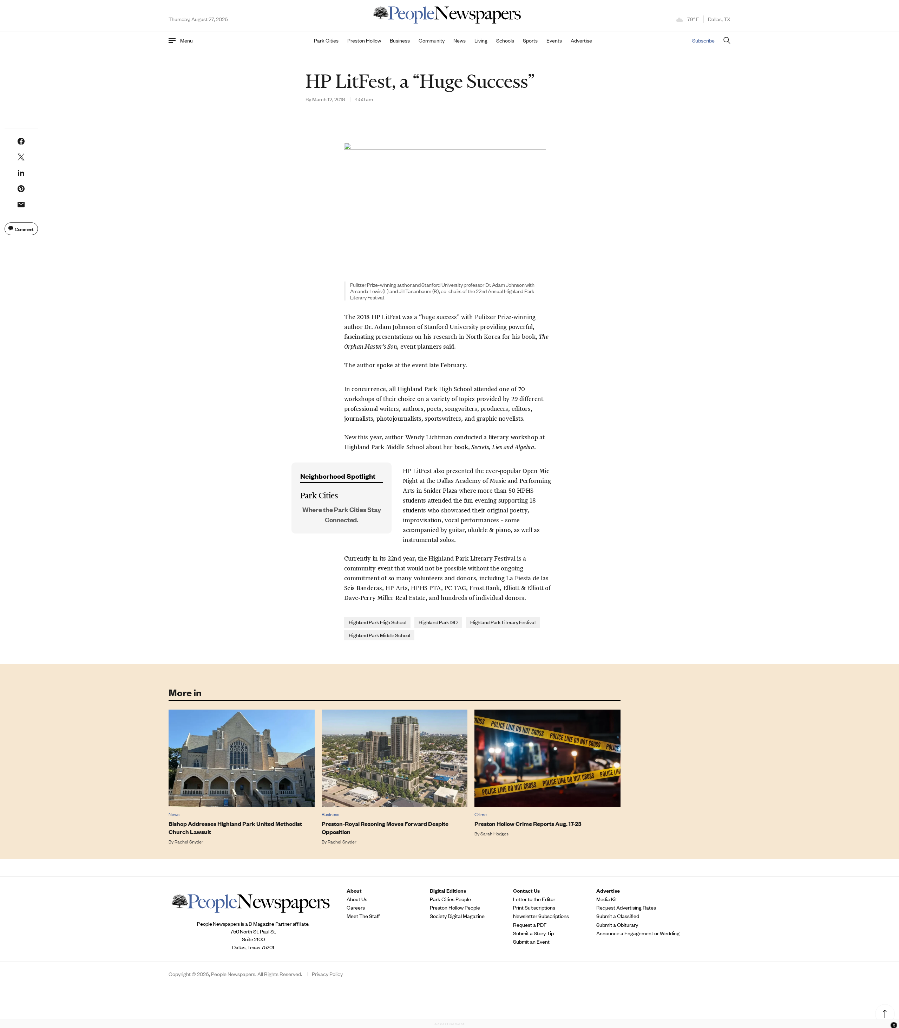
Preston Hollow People (455, 907)
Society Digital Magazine (457, 916)
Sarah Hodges (494, 833)
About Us (357, 899)
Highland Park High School (377, 622)
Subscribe (703, 40)
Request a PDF (529, 925)
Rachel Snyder (189, 841)
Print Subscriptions (534, 907)
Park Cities (326, 40)
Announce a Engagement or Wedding (638, 933)
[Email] (21, 204)
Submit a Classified (617, 916)
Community (432, 40)
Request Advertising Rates (626, 907)
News (459, 40)
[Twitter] (21, 157)
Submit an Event (531, 941)
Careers (356, 907)
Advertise (581, 40)
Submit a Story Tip (533, 933)
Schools (505, 40)
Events (554, 40)
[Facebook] (21, 141)
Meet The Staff (363, 916)
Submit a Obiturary (617, 925)
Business (400, 40)
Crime (480, 814)
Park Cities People (450, 899)
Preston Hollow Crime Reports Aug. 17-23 (528, 824)
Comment (24, 228)
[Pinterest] (21, 188)
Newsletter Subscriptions (541, 916)
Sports (530, 40)
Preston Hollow (364, 40)
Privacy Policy (327, 974)
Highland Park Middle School (379, 635)
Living (480, 40)
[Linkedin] (21, 172)
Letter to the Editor (534, 899)
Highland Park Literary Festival (502, 622)
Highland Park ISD (438, 622)
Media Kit (606, 899)
